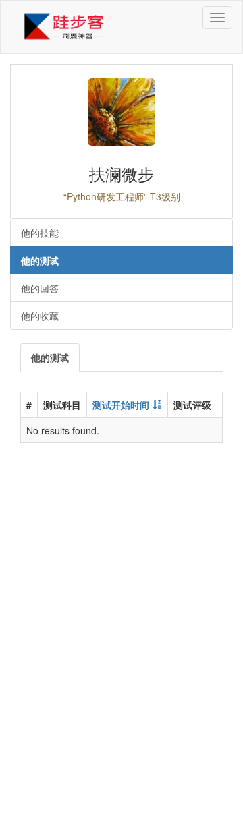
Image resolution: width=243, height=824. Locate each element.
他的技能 (40, 232)
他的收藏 (40, 315)
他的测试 (40, 260)
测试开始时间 (120, 404)
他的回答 (40, 288)
